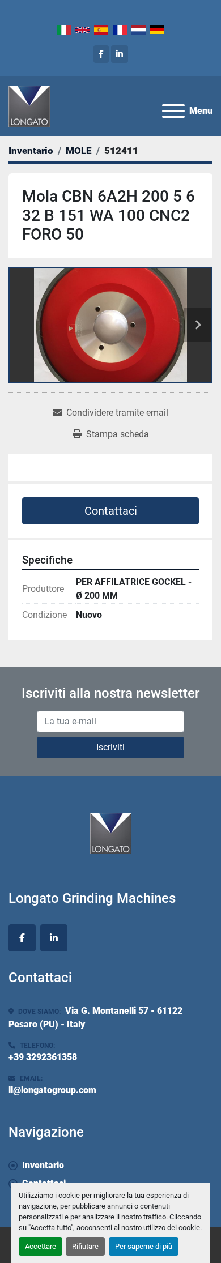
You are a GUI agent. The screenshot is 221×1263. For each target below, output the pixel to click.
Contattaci (110, 511)
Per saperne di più (143, 1246)
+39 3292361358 (42, 1057)
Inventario (43, 1165)
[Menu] (173, 111)
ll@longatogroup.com (52, 1090)
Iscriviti (110, 747)
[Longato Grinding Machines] (110, 832)
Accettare (40, 1246)
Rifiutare (85, 1246)
